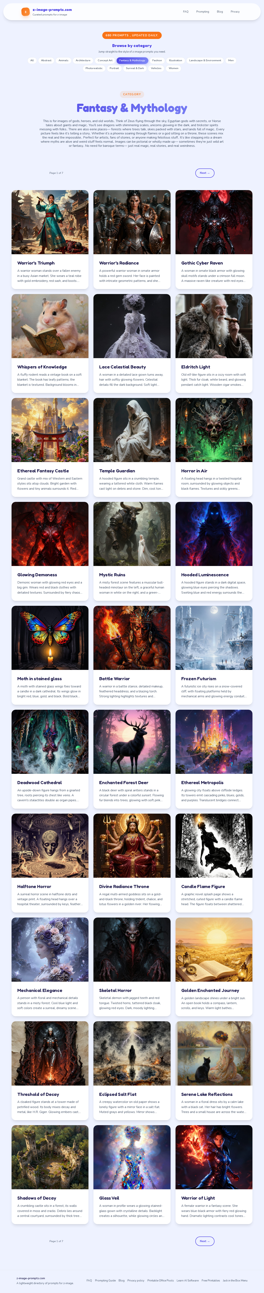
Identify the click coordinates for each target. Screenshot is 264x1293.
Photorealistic (94, 68)
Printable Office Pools (160, 1280)
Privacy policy (135, 1280)
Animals (63, 60)
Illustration (175, 60)
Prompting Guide (105, 1280)
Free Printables (211, 1280)
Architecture (83, 60)
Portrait (114, 68)
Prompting (202, 12)
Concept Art (105, 60)
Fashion (157, 60)
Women (173, 68)
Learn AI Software (188, 1280)
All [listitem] (32, 60)
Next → (205, 173)
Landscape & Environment (205, 60)
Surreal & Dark (135, 68)
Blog (220, 12)
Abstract (46, 60)
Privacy (235, 12)
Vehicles (156, 68)
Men (231, 60)
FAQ (186, 12)
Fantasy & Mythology (132, 60)
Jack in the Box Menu (235, 1280)
